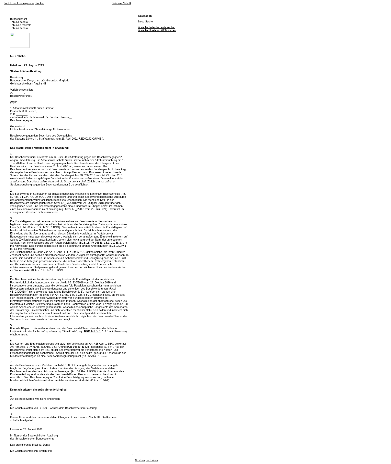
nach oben (152, 460)
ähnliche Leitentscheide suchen (156, 27)
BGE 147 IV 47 (75, 346)
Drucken (39, 3)
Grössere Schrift (121, 3)
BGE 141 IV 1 (118, 245)
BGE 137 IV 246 (89, 242)
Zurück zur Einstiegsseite (19, 3)
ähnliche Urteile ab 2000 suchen (157, 30)
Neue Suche (145, 21)
